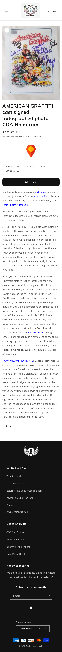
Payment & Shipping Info (19, 498)
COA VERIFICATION (17, 512)
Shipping (18, 136)
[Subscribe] (48, 596)
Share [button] (9, 426)
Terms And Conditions (18, 539)
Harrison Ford (35, 332)
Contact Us (12, 505)
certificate (40, 191)
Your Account (13, 476)
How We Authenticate (18, 554)
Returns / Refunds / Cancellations (24, 490)
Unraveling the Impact (18, 546)
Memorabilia (40, 196)
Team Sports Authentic (15, 204)
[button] (6, 10)
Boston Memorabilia (35, 646)
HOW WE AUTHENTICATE (17, 360)
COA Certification (15, 532)
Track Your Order (15, 483)
